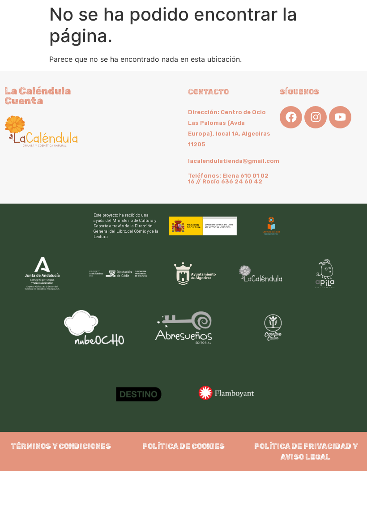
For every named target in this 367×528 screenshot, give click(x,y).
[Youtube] (340, 117)
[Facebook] (291, 117)
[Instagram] (315, 117)
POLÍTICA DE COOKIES (183, 446)
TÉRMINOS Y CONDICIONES (61, 446)
